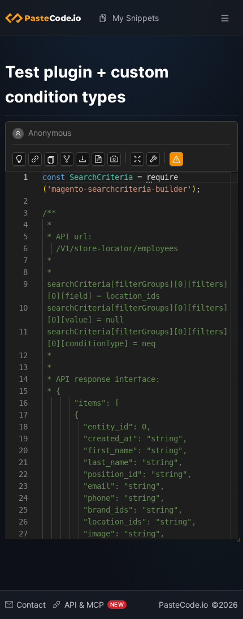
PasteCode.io (183, 604)
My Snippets (135, 18)
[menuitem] (47, 18)
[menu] (121, 18)
